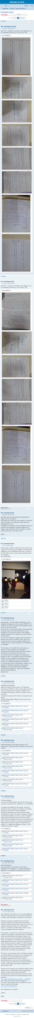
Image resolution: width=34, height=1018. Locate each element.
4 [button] (22, 18)
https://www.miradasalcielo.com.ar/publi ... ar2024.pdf (15, 979)
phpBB (12, 1014)
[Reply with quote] (28, 22)
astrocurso (3, 21)
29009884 (3, 676)
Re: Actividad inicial (8, 26)
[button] (14, 18)
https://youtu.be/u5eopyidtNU (9, 986)
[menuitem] (5, 6)
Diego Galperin (4, 507)
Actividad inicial (6, 12)
